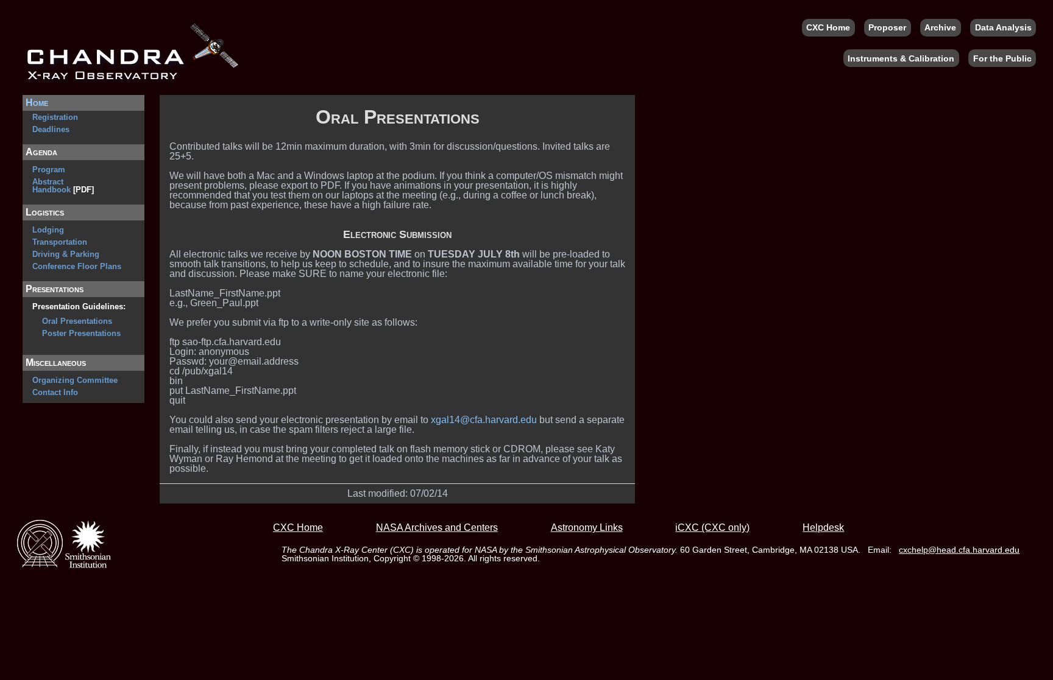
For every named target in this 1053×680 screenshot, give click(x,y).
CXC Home (828, 27)
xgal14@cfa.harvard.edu (484, 420)
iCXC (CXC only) (712, 528)
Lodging (48, 229)
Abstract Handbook (51, 185)
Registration (55, 117)
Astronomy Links (587, 528)
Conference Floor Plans (76, 266)
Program (48, 169)
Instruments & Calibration (901, 58)
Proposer (887, 27)
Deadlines (50, 129)
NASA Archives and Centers (437, 528)
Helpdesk (823, 528)
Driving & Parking (65, 254)
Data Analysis (1003, 27)
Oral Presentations (77, 321)
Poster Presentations (81, 333)
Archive (940, 27)
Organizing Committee (75, 380)
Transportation (59, 242)
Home (37, 102)
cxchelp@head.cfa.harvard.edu (959, 550)
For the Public (1002, 58)
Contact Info (55, 392)
